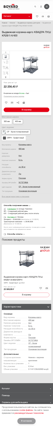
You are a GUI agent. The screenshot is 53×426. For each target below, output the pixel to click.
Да (20, 174)
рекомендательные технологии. (29, 413)
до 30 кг (22, 167)
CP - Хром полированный (29, 187)
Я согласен (26, 421)
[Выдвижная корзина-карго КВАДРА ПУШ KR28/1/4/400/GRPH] (26, 272)
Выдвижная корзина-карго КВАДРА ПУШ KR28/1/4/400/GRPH (23, 278)
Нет (20, 156)
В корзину (26, 110)
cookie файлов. (26, 410)
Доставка (11, 217)
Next (5, 77)
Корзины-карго (25, 145)
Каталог (7, 16)
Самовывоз (11, 209)
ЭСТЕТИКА (23, 182)
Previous (5, 52)
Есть (21, 160)
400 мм (22, 149)
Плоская (22, 178)
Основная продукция (28, 191)
